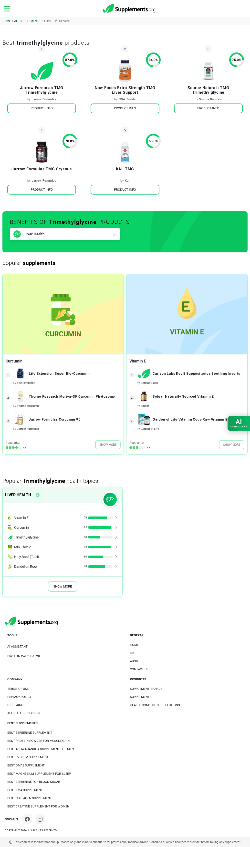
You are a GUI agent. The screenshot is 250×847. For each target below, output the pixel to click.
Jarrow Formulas (44, 99)
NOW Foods (127, 99)
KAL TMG (125, 169)
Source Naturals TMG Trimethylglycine (208, 90)
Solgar (145, 406)
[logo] (129, 8)
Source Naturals (210, 99)
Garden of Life (150, 429)
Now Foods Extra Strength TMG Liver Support (125, 90)
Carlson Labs (149, 383)
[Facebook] (27, 819)
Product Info (42, 108)
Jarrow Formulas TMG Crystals (41, 169)
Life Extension (26, 383)
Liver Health (34, 234)
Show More (107, 444)
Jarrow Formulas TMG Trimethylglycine (41, 90)
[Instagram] (40, 819)
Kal (127, 180)
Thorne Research (28, 406)
